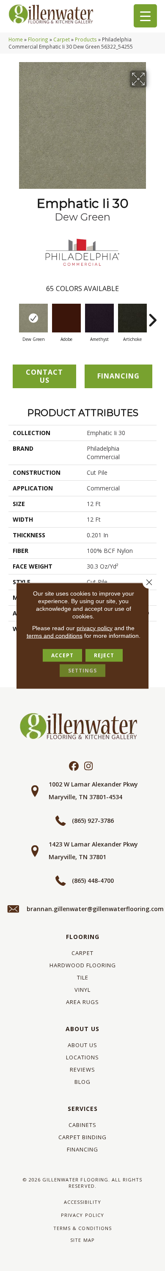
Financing (82, 1149)
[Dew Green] (33, 318)
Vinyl (82, 989)
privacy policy (95, 627)
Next (152, 316)
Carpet (61, 39)
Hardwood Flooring (83, 965)
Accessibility (82, 1202)
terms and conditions (54, 635)
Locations (82, 1057)
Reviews (82, 1069)
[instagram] (88, 766)
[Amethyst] (99, 318)
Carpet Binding (82, 1137)
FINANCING (118, 376)
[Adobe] (66, 318)
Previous (12, 316)
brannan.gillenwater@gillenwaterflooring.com (95, 909)
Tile (82, 977)
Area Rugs (82, 1002)
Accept (62, 655)
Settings (82, 670)
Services (83, 1109)
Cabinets (82, 1125)
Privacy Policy (82, 1215)
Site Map (82, 1240)
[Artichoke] (132, 318)
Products (86, 39)
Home (15, 39)
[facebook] (74, 766)
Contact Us (44, 376)
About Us (82, 1029)
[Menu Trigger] (145, 15)
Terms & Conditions (82, 1228)
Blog (82, 1082)
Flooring (38, 39)
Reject (104, 655)
